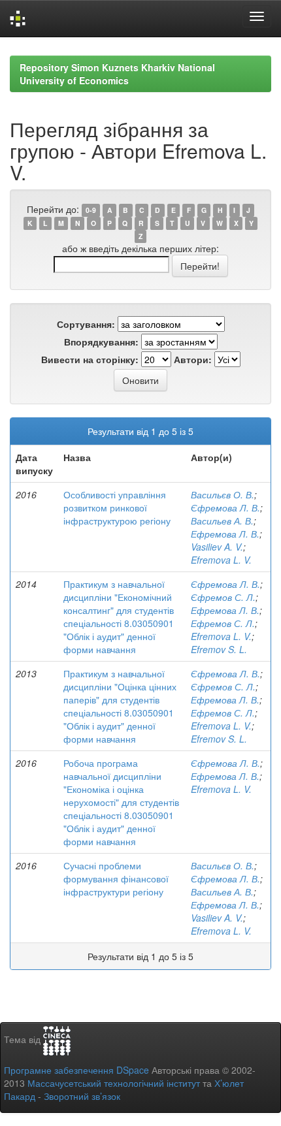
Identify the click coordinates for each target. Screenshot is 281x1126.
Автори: (193, 359)
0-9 (91, 210)
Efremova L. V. (221, 559)
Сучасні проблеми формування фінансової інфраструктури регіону (116, 878)
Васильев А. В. (222, 520)
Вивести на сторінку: (90, 359)
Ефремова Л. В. (225, 533)
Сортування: (86, 323)
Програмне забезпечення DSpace (76, 1069)
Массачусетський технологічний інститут (113, 1082)
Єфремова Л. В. (225, 507)
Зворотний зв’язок (82, 1095)
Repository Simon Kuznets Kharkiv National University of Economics (117, 74)
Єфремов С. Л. (223, 596)
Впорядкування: (101, 341)
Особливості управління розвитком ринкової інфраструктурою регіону (117, 507)
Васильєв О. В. (222, 494)
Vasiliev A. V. (217, 546)
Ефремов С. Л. (223, 623)
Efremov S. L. (219, 649)
